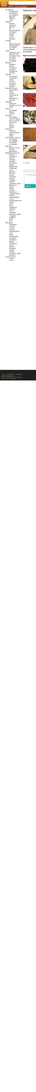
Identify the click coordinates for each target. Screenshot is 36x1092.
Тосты (11, 37)
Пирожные (13, 207)
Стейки (11, 93)
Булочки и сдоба (15, 214)
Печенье (12, 73)
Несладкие (13, 110)
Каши (11, 20)
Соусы (7, 108)
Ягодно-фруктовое (13, 150)
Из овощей (13, 76)
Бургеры (12, 39)
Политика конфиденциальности (11, 375)
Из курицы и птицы (13, 78)
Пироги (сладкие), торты (15, 182)
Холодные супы (15, 56)
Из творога (13, 13)
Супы (7, 51)
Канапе (11, 23)
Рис (10, 221)
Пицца (11, 127)
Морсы (11, 134)
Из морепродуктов (14, 29)
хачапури (24, 6)
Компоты (12, 131)
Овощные (12, 25)
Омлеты (12, 18)
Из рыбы (12, 59)
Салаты (8, 40)
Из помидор (13, 141)
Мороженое (13, 166)
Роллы (11, 258)
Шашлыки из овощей (13, 99)
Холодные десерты (13, 68)
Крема (11, 112)
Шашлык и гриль (11, 88)
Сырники (12, 212)
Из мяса (12, 81)
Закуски (8, 22)
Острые (12, 114)
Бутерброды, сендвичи (13, 237)
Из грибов (12, 61)
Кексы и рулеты (14, 120)
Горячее (8, 74)
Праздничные (14, 45)
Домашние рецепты (12, 153)
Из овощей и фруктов (13, 16)
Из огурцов (13, 139)
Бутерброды (13, 11)
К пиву (11, 35)
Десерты (8, 62)
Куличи (11, 125)
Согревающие (14, 132)
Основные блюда (13, 164)
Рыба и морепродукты (14, 196)
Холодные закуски (13, 33)
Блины (11, 66)
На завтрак (9, 10)
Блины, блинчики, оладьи (12, 176)
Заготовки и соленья (12, 137)
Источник (26, 163)
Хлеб (11, 204)
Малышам (9, 223)
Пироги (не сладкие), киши (14, 193)
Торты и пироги (14, 119)
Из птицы (12, 57)
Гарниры (8, 102)
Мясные (12, 27)
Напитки (8, 129)
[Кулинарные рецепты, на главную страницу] (4, 4)
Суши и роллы (10, 257)
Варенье (8, 146)
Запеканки (13, 168)
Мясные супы (14, 54)
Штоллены (13, 122)
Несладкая (13, 117)
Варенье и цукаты (13, 186)
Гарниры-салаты (15, 105)
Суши (11, 260)
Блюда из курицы (12, 85)
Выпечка (8, 115)
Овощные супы (14, 52)
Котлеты (12, 173)
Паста (11, 211)
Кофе (11, 136)
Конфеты (12, 64)
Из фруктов (13, 71)
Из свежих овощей (13, 48)
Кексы (11, 205)
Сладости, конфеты (13, 216)
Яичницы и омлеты (13, 157)
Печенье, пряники (12, 160)
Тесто (11, 124)
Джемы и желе (14, 148)
